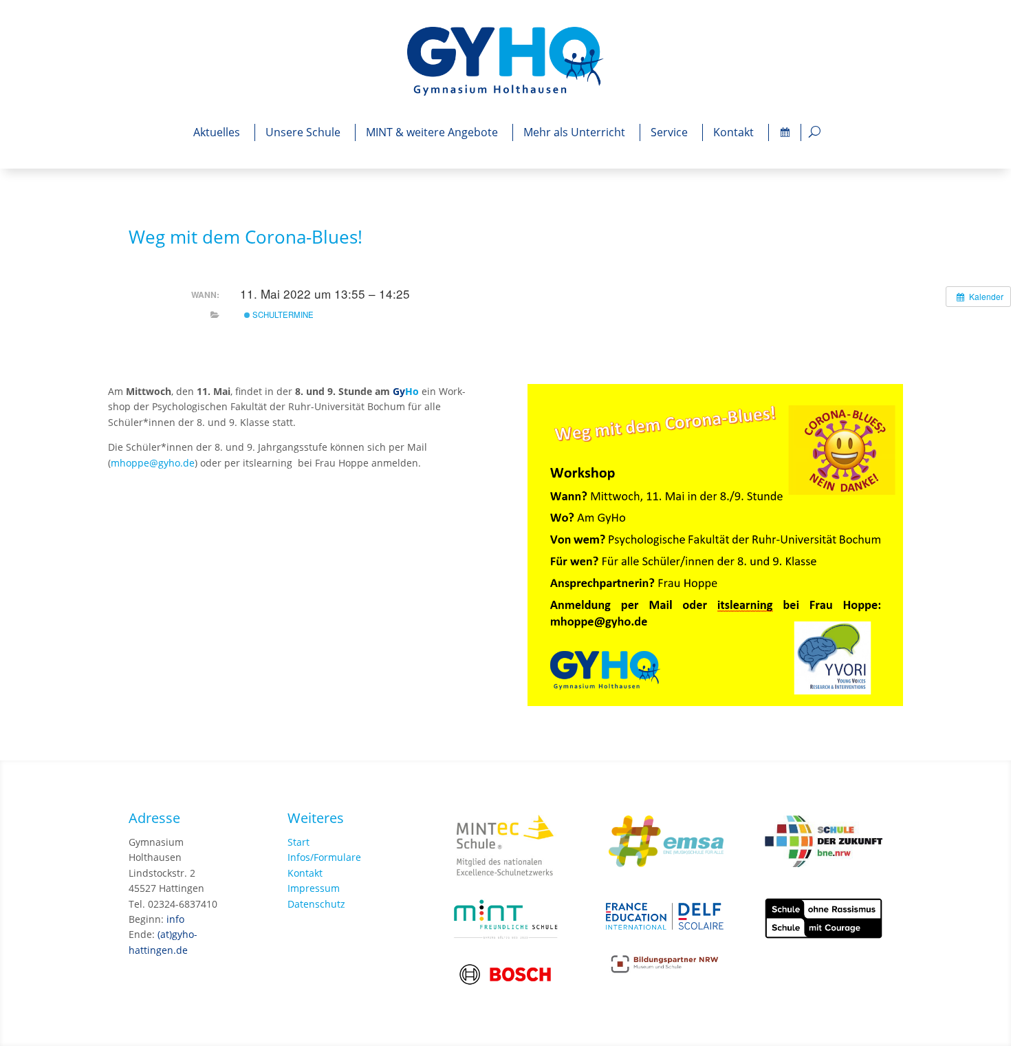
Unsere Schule (302, 132)
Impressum (313, 888)
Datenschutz (316, 903)
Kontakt (733, 132)
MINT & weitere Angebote (432, 132)
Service (669, 132)
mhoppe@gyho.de (153, 462)
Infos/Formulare (324, 857)
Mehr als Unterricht (574, 132)
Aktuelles (216, 132)
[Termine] (785, 132)
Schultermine (282, 314)
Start (298, 841)
